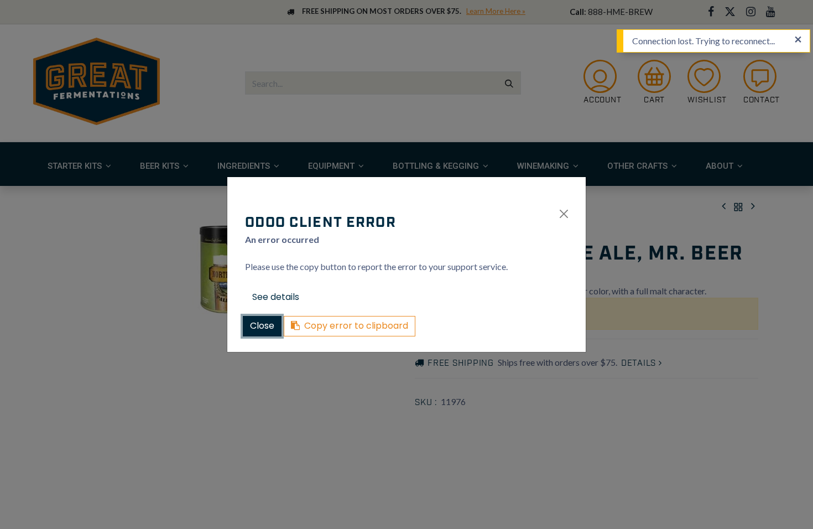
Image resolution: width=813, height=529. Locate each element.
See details (275, 297)
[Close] (563, 213)
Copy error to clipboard (356, 325)
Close (262, 325)
